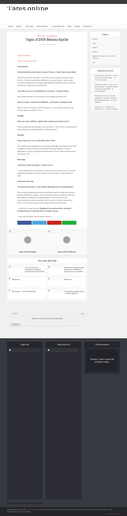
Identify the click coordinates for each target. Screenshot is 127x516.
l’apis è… (19, 26)
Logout (94, 47)
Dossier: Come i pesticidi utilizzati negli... (102, 360)
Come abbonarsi (58, 26)
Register (95, 52)
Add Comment (51, 44)
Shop (69, 26)
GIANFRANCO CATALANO (103, 75)
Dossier (77, 26)
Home (10, 26)
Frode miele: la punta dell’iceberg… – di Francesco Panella (106, 78)
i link (35, 216)
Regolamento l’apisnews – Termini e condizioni (103, 57)
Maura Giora (99, 96)
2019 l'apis (41, 36)
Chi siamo (29, 26)
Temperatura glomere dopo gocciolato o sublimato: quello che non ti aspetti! (74, 270)
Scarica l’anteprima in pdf (26, 61)
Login (82, 313)
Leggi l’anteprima (23, 55)
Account (95, 39)
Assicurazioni (41, 26)
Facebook (110, 514)
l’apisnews (87, 26)
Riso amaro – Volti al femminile (24, 291)
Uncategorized (51, 36)
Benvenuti (16, 279)
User (93, 62)
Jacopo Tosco (99, 107)
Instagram (117, 514)
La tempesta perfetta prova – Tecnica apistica (74, 292)
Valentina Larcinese (101, 84)
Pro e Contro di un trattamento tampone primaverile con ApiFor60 (34, 270)
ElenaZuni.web (30, 509)
